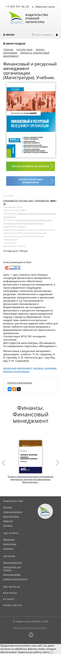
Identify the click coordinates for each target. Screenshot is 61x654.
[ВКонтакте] (10, 389)
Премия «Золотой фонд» (15, 579)
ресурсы (38, 368)
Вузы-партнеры (11, 516)
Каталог (9, 599)
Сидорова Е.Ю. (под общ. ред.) (18, 200)
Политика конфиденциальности (30, 627)
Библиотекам (9, 543)
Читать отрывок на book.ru (30, 166)
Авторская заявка (11, 574)
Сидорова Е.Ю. (42, 200)
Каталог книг (25, 49)
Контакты (8, 525)
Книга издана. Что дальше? (12, 568)
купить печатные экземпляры (30, 181)
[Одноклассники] (14, 389)
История (7, 507)
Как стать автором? (12, 562)
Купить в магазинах (19, 382)
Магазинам (8, 539)
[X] (19, 389)
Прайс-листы (12, 605)
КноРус (21, 226)
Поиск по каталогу (43, 34)
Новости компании (12, 511)
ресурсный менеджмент (17, 368)
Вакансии (8, 520)
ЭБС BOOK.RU (11, 586)
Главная (8, 49)
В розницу (8, 548)
